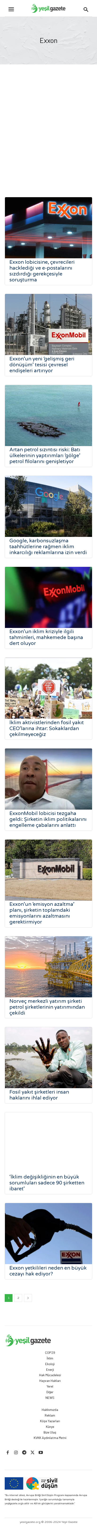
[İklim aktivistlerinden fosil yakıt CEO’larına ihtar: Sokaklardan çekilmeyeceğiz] (48, 688)
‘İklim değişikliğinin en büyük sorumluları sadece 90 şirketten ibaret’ (46, 1183)
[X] (33, 1453)
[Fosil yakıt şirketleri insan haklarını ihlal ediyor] (48, 1057)
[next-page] (28, 1298)
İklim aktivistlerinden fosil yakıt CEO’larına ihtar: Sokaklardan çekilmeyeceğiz (46, 728)
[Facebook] (8, 1453)
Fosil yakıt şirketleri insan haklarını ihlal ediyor (39, 1095)
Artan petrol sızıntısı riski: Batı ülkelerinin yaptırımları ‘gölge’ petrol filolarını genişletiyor (44, 455)
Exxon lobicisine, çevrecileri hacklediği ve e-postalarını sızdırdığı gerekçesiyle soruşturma (42, 271)
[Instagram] (16, 1453)
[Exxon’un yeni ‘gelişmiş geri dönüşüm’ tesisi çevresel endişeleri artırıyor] (48, 324)
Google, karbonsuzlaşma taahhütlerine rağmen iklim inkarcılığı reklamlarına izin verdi (48, 547)
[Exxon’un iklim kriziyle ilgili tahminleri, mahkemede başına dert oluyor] (48, 597)
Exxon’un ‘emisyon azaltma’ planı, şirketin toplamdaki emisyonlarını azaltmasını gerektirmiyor (41, 913)
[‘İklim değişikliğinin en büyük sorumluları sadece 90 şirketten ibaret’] (48, 1142)
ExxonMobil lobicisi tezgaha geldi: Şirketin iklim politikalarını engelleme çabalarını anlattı (48, 819)
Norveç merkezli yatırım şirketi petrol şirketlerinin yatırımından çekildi (47, 1007)
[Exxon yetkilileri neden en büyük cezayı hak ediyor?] (48, 1233)
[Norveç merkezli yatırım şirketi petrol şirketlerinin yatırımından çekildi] (48, 966)
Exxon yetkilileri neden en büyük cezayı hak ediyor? (48, 1271)
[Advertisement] (48, 131)
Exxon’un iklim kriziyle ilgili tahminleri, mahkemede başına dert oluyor (46, 637)
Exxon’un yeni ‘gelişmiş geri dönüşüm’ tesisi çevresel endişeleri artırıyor (41, 365)
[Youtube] (41, 1453)
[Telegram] (24, 1453)
